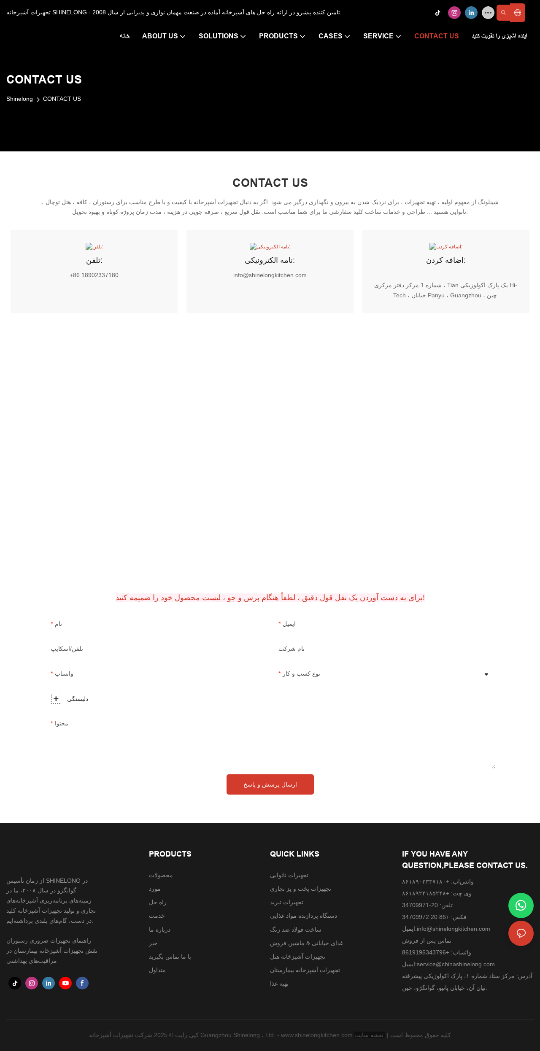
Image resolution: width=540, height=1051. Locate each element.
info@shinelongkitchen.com (453, 928)
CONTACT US (62, 98)
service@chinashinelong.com (456, 964)
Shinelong (19, 98)
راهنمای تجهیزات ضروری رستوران (48, 940)
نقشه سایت (369, 1035)
